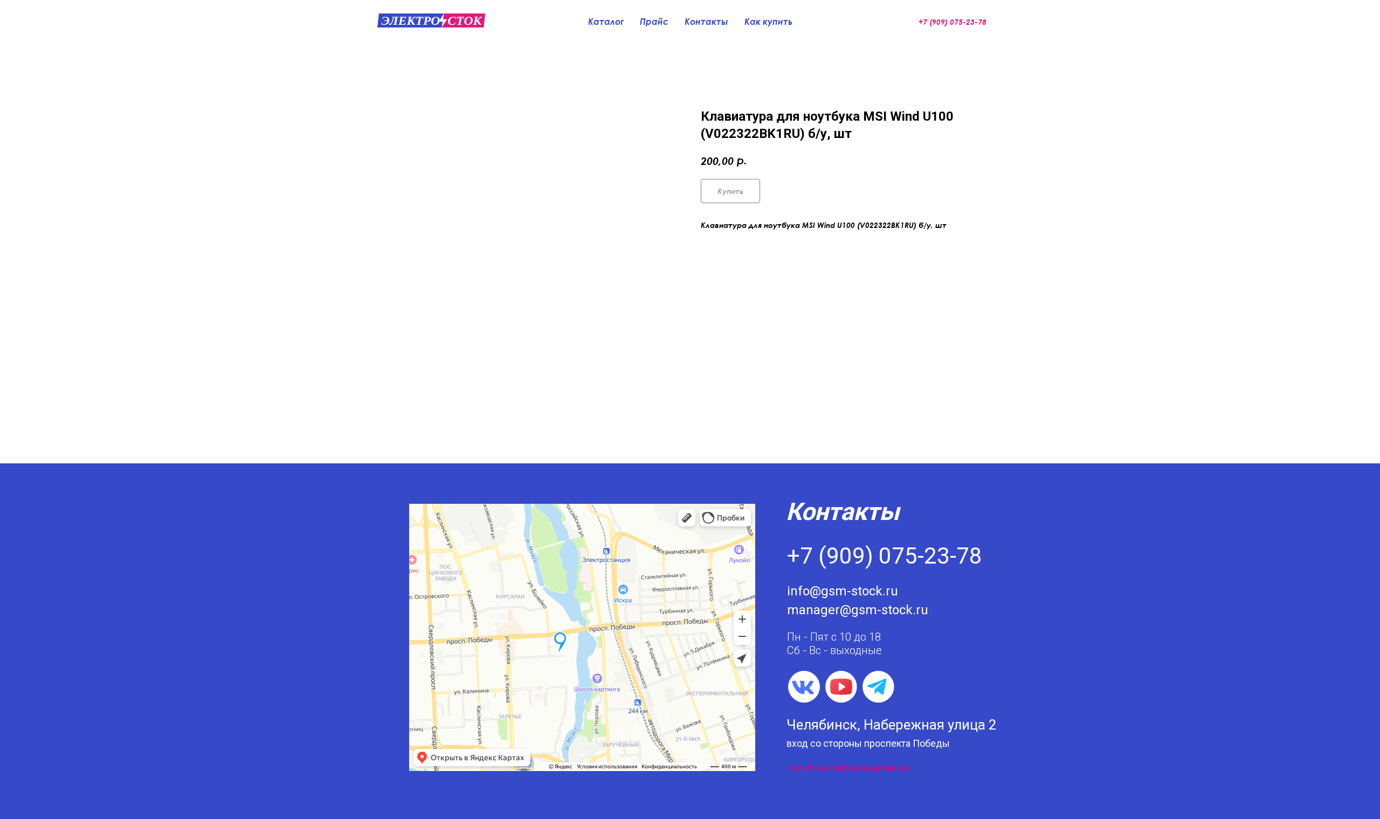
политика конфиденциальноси (849, 768)
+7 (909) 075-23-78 (884, 556)
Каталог (606, 21)
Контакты (706, 21)
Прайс (654, 21)
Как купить (768, 21)
